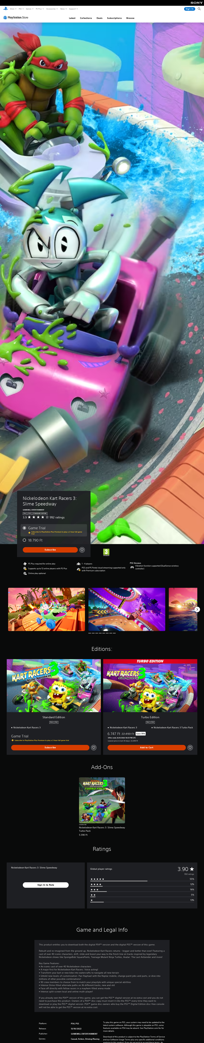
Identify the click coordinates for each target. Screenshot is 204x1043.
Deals (99, 18)
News (62, 9)
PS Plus (39, 9)
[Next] (197, 609)
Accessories (50, 9)
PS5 (20, 9)
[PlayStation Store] (17, 17)
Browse (130, 18)
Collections (86, 18)
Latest (72, 18)
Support (72, 9)
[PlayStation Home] (5, 9)
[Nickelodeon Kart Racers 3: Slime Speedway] (46, 609)
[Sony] (196, 5)
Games (28, 9)
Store (12, 9)
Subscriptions (114, 18)
